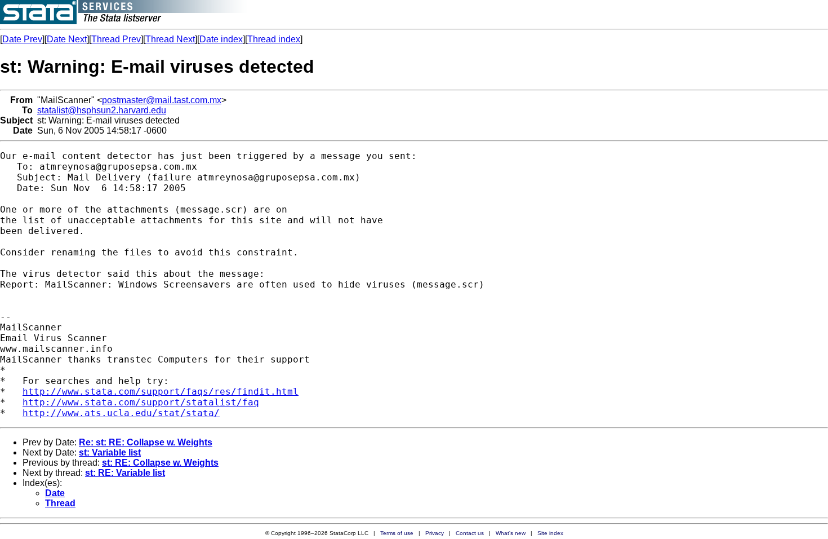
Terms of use (396, 533)
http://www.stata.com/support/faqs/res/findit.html (161, 391)
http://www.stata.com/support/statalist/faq (141, 402)
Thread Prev (116, 39)
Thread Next (170, 39)
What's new (511, 533)
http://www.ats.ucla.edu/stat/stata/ (121, 413)
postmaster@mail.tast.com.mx (161, 100)
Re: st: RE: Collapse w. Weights (145, 442)
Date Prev (22, 39)
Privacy (434, 533)
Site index (550, 533)
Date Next (67, 39)
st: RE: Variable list (125, 473)
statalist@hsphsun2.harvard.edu (101, 110)
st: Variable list (110, 452)
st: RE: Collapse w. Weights (160, 462)
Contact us (470, 533)
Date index (221, 39)
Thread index (273, 39)
